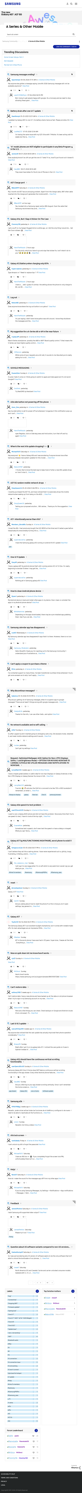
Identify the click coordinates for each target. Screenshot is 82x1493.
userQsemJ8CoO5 (18, 1066)
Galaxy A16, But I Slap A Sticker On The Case (29, 219)
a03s (9, 1406)
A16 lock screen (17, 1135)
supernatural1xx (19, 540)
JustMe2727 (18, 131)
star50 (16, 901)
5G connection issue (14, 1362)
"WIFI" (10, 1336)
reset (12, 883)
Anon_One (15, 407)
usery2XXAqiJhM (18, 1029)
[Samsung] (12, 4)
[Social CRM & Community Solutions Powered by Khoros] (76, 1467)
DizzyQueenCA (17, 488)
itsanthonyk (16, 116)
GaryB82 (17, 169)
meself (16, 1267)
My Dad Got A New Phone (13, 65)
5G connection (12, 1358)
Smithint (17, 388)
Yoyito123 (15, 922)
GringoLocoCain (17, 848)
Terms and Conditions (9, 1478)
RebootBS (15, 303)
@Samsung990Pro (41, 872)
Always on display (14, 795)
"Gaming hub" (12, 1311)
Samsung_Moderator (21, 648)
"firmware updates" (14, 1307)
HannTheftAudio (20, 248)
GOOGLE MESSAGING (19, 368)
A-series (10, 1403)
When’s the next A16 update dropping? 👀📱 (30, 446)
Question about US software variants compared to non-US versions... (40, 1247)
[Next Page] (51, 1282)
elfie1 (14, 730)
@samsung (28, 872)
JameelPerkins (17, 1209)
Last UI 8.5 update (18, 1023)
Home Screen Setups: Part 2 (14, 57)
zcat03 (14, 633)
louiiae (16, 745)
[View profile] (8, 80)
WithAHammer (19, 612)
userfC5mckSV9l (18, 810)
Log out (13, 297)
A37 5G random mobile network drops (27, 483)
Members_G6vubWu (19, 524)
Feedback (14, 1203)
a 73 (9, 1399)
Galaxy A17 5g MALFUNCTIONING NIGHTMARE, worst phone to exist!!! (41, 840)
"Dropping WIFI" (13, 1303)
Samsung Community (10, 41)
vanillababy (16, 1141)
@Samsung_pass (56, 872)
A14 (9, 1421)
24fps (9, 1344)
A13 (9, 1414)
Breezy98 (17, 1044)
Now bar (35, 795)
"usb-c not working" (14, 1333)
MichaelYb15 (16, 452)
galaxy (26, 795)
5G (9, 1355)
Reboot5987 (18, 467)
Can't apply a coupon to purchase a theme (28, 664)
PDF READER (8, 61)
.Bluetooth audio (13, 1340)
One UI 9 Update (17, 557)
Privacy (4, 1481)
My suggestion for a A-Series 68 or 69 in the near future (34, 331)
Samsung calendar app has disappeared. (27, 627)
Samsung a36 (16, 1101)
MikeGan (17, 937)
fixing (11, 1237)
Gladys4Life (18, 711)
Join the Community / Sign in (66, 47)
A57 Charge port (17, 182)
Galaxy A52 (23, 1091)
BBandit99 (15, 188)
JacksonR (15, 154)
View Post (25, 86)
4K (9, 1351)
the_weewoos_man (21, 863)
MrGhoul (17, 971)
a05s (9, 1410)
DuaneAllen (16, 373)
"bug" (9, 1296)
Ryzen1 (14, 596)
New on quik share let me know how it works (29, 953)
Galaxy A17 (15, 916)
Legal (3, 1485)
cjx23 (13, 958)
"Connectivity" (12, 1300)
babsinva (15, 696)
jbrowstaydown (17, 888)
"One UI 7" (11, 1314)
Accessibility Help (8, 1474)
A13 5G (10, 1417)
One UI (44, 795)
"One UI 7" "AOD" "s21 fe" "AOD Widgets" (20, 1318)
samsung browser (55, 795)
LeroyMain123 (16, 770)
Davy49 (14, 562)
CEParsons (17, 352)
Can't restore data (18, 987)
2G (9, 1347)
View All (59, 1291)
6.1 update (11, 1377)
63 (47, 1282)
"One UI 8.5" (11, 1325)
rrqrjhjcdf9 (15, 337)
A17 (10, 547)
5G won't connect (13, 1370)
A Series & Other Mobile (46, 80)
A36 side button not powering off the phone (29, 402)
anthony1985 (16, 992)
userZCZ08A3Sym (20, 95)
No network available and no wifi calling (27, 725)
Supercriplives (17, 269)
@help (10, 1381)
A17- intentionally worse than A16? (25, 519)
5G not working (12, 1366)
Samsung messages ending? (22, 74)
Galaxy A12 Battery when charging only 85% (29, 263)
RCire (13, 669)
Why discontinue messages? (22, 690)
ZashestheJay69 (17, 1252)
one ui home (35, 1091)
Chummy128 (16, 224)
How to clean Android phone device (25, 591)
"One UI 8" (11, 1322)
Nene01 (14, 1175)
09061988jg (16, 1107)
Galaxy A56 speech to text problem (25, 805)
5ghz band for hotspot (14, 1373)
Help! (12, 1169)
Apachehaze (16, 80)
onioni (16, 1122)
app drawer (12, 1091)
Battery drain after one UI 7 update (25, 111)
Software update (48, 1091)
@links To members (15, 872)
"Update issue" (12, 1329)
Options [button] (76, 41)
